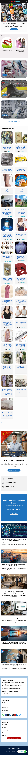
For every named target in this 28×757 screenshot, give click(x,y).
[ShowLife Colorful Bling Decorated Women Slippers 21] (21, 381)
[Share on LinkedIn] (17, 715)
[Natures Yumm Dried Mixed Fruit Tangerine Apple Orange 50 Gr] (7, 269)
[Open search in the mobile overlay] (24, 1)
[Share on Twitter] (10, 715)
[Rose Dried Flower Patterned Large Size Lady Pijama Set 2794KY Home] (7, 335)
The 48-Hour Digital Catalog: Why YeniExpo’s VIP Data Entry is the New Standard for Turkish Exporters (14, 643)
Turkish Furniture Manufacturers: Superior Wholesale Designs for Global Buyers (14, 591)
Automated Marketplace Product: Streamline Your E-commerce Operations (14, 540)
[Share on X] (8, 715)
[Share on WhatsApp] (3, 715)
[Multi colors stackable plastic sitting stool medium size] (21, 269)
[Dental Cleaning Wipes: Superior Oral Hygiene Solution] (21, 180)
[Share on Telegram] (20, 715)
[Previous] (1, 45)
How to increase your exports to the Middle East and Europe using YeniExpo (14, 665)
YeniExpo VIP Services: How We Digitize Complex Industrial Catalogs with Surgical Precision (14, 617)
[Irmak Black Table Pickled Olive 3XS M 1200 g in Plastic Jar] (7, 358)
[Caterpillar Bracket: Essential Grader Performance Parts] (21, 159)
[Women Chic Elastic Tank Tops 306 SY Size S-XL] (21, 224)
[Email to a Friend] (13, 715)
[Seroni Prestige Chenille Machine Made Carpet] (21, 291)
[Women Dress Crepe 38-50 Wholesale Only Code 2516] (7, 291)
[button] (2, 1)
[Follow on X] (6, 693)
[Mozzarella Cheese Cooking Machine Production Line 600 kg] (7, 159)
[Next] (27, 45)
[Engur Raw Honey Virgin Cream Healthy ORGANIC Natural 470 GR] (21, 137)
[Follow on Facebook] (3, 693)
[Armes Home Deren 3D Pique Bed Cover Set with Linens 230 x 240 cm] (7, 404)
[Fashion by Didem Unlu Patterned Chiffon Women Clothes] (7, 137)
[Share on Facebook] (6, 715)
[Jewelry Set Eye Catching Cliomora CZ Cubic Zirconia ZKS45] (21, 248)
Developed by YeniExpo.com (15, 751)
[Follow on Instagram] (4, 693)
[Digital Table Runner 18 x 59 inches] (7, 248)
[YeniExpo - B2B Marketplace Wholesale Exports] (14, 1)
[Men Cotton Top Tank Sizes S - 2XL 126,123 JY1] (21, 312)
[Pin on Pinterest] (15, 715)
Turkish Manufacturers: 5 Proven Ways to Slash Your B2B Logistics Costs (14, 565)
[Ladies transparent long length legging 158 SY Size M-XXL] (7, 180)
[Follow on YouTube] (9, 693)
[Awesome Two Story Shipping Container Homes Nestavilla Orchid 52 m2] (21, 201)
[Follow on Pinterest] (7, 693)
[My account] (26, 1)
